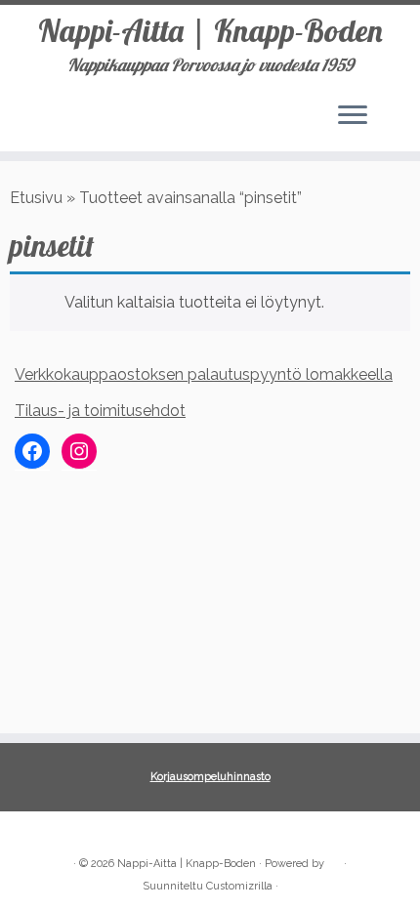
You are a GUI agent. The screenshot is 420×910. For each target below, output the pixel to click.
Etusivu (36, 197)
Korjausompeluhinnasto (210, 776)
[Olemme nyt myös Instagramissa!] (54, 833)
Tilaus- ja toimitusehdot (100, 410)
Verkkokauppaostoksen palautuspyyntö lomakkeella (204, 374)
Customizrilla (239, 886)
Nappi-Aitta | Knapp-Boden (210, 30)
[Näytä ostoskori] (391, 110)
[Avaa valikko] (352, 116)
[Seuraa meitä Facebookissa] (31, 833)
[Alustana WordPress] (334, 860)
